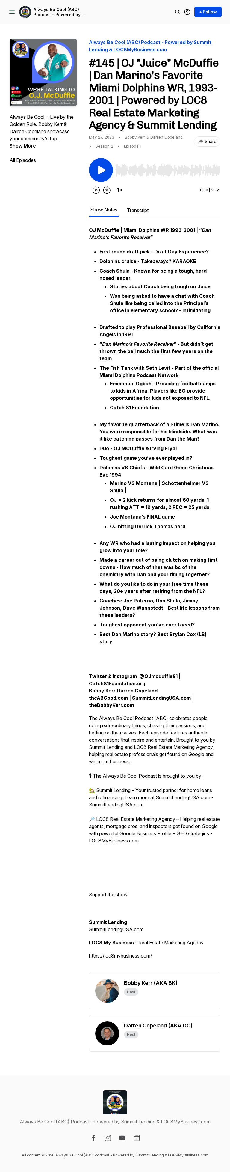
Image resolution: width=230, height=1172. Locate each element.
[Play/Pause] (101, 170)
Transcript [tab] (138, 210)
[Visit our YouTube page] (122, 1138)
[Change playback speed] (119, 190)
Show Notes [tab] (103, 210)
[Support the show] (187, 12)
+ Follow (208, 11)
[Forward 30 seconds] (107, 190)
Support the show (108, 895)
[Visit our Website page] (137, 1138)
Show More (23, 146)
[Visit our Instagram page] (108, 1138)
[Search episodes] (177, 12)
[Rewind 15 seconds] (96, 190)
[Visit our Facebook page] (93, 1138)
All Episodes (23, 160)
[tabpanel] (154, 599)
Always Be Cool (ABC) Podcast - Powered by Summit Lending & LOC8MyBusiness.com (57, 12)
